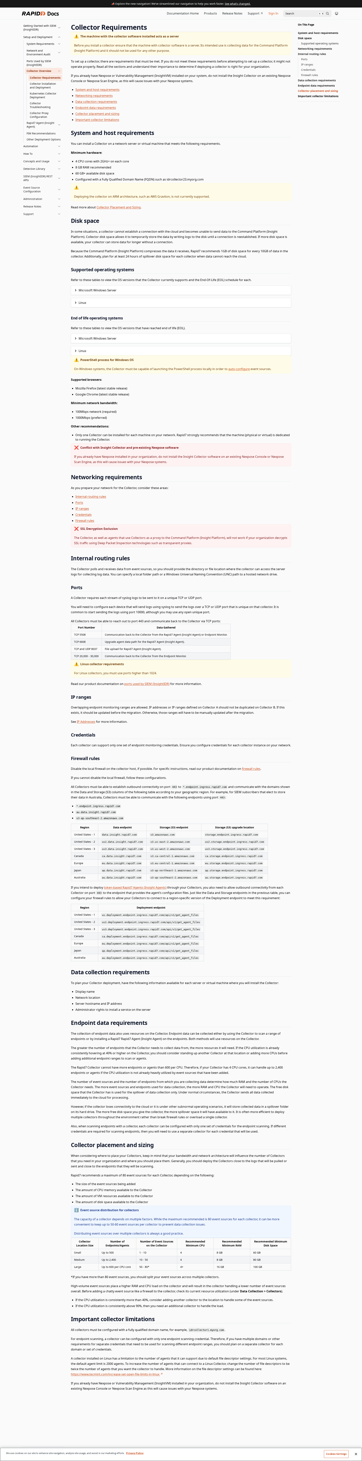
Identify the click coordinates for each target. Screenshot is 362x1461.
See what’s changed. (238, 3)
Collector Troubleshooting (40, 105)
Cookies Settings (336, 1454)
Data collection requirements (96, 102)
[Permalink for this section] (150, 27)
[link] (43, 44)
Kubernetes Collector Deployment (43, 95)
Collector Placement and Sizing (119, 207)
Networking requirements (94, 96)
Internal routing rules (90, 496)
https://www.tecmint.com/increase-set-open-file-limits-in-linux (115, 1374)
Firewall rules (84, 521)
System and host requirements (97, 90)
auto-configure (239, 369)
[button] (42, 28)
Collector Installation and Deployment (43, 85)
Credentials (83, 515)
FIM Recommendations (41, 133)
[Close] (356, 1454)
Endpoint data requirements (95, 108)
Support (253, 13)
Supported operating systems (320, 43)
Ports (79, 502)
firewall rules (251, 769)
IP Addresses (86, 722)
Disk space (305, 38)
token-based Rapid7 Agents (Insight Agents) (135, 887)
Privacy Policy (134, 1453)
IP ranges (82, 509)
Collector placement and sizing (97, 114)
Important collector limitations (97, 120)
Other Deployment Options (44, 139)
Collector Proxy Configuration (39, 115)
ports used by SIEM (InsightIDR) (146, 684)
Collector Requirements (45, 77)
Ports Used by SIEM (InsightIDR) (39, 63)
